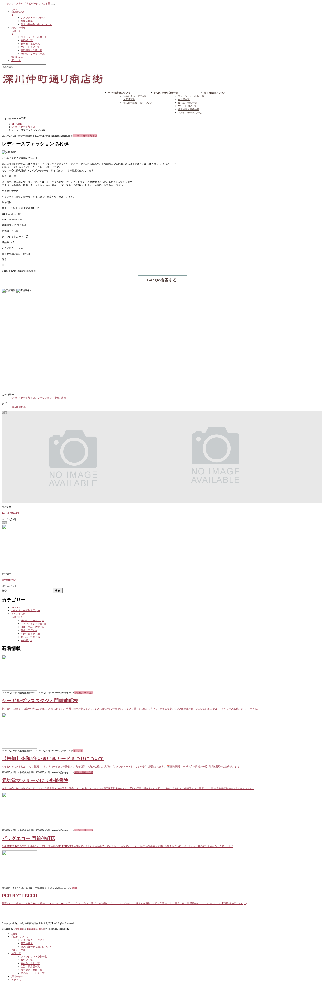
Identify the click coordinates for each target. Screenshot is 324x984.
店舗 (63, 397)
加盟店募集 (129, 99)
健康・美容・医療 (83, 772)
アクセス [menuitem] (16, 60)
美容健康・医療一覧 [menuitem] (31, 50)
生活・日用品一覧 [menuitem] (30, 47)
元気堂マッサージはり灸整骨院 (35, 780)
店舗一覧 (16, 953)
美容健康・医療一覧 (188, 109)
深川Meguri (17, 976)
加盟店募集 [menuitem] (27, 21)
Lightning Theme (35, 928)
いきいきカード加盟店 (85, 135)
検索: (4, 590)
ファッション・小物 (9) (33, 623)
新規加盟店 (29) (29, 630)
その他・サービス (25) (32, 620)
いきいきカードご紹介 (135, 96)
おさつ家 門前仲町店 (10, 513)
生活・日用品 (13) (30, 633)
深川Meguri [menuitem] (17, 57)
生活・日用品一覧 (187, 106)
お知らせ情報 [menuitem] (18, 27)
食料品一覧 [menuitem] (27, 40)
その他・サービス (83, 692)
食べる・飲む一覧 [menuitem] (30, 43)
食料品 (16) (26, 640)
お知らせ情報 (18, 950)
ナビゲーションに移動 (38, 3)
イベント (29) (18, 613)
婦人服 (15, 407)
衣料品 (22, 407)
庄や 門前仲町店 (9, 580)
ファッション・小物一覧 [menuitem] (34, 37)
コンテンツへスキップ (14, 3)
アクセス (16, 980)
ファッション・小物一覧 (191, 96)
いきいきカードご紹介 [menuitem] (33, 17)
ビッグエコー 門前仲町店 (28, 838)
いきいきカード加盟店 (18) (25, 610)
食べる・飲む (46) (30, 637)
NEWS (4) (16, 607)
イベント (78, 750)
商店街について (19, 936)
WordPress (19, 928)
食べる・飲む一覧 (187, 102)
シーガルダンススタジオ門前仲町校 (40, 700)
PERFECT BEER (19, 895)
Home (14, 933)
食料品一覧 (184, 99)
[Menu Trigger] (53, 4)
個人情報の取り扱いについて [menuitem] (36, 24)
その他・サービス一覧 (190, 112)
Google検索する (162, 280)
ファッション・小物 (48, 397)
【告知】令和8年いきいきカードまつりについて (53, 758)
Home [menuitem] (14, 9)
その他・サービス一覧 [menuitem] (33, 53)
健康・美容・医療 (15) (32, 627)
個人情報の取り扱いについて (138, 102)
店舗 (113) (16, 617)
